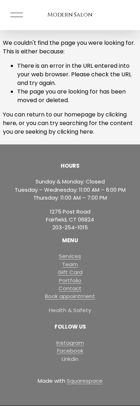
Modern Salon (69, 15)
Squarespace (85, 380)
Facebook (70, 350)
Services (70, 256)
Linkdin (70, 359)
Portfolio (70, 280)
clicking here (75, 132)
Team (70, 264)
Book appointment (70, 296)
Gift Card (70, 272)
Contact (70, 288)
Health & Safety (70, 310)
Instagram (70, 343)
